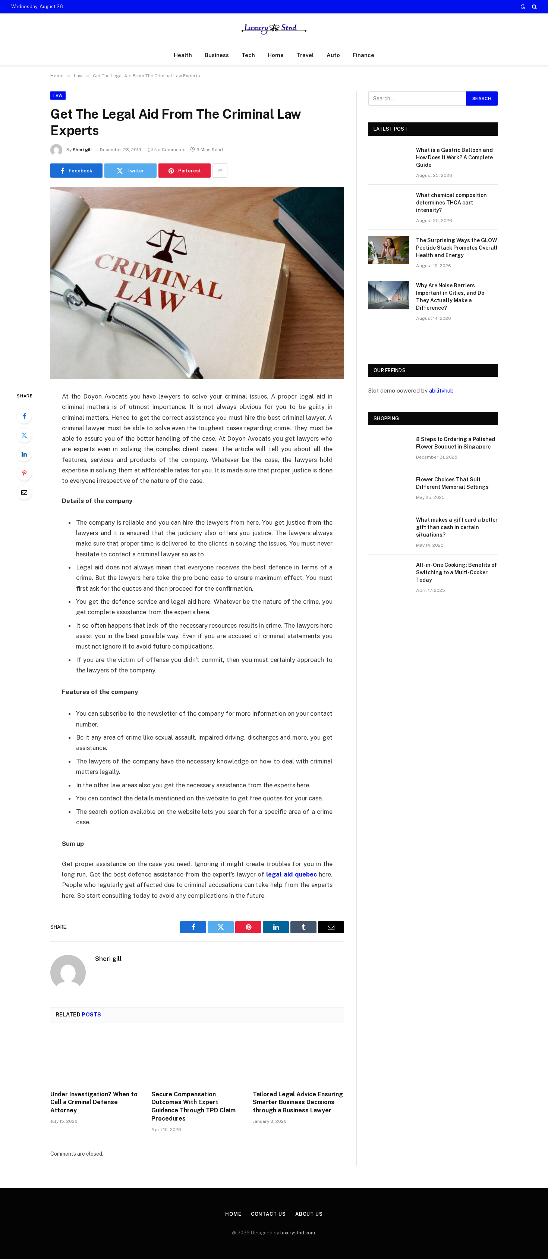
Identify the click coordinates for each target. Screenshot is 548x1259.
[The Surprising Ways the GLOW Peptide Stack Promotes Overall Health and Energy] (388, 250)
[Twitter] (24, 435)
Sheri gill (82, 149)
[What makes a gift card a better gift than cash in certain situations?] (388, 529)
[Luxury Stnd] (274, 29)
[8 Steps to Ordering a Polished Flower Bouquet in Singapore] (388, 449)
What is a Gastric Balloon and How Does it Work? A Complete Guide (454, 157)
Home (276, 55)
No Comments (170, 149)
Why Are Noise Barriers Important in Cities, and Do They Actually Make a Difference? (450, 296)
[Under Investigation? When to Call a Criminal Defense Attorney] (96, 1058)
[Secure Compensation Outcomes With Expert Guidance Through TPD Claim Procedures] (197, 1058)
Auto (333, 55)
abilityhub (441, 390)
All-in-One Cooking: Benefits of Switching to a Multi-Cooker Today (456, 572)
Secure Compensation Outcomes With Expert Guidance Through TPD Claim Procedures (193, 1106)
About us (309, 1214)
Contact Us (268, 1214)
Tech (248, 55)
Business (217, 55)
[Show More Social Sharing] (219, 170)
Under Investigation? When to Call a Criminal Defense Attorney (94, 1102)
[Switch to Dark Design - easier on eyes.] (523, 6)
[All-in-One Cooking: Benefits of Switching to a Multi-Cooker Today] (388, 574)
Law (58, 95)
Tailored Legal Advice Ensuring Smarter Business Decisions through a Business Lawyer (298, 1102)
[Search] (533, 6)
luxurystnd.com (297, 1232)
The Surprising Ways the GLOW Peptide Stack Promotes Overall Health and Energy (457, 247)
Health (183, 55)
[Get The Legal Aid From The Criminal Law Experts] (197, 283)
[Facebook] (24, 416)
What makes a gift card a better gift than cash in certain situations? (457, 527)
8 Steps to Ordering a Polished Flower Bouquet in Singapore (455, 443)
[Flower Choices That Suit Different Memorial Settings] (388, 489)
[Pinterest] (24, 473)
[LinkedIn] (24, 454)
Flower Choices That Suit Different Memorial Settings (452, 483)
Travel (305, 55)
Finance (363, 55)
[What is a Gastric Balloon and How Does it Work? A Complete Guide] (388, 160)
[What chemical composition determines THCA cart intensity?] (388, 205)
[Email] (24, 492)
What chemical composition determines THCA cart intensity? (451, 202)
